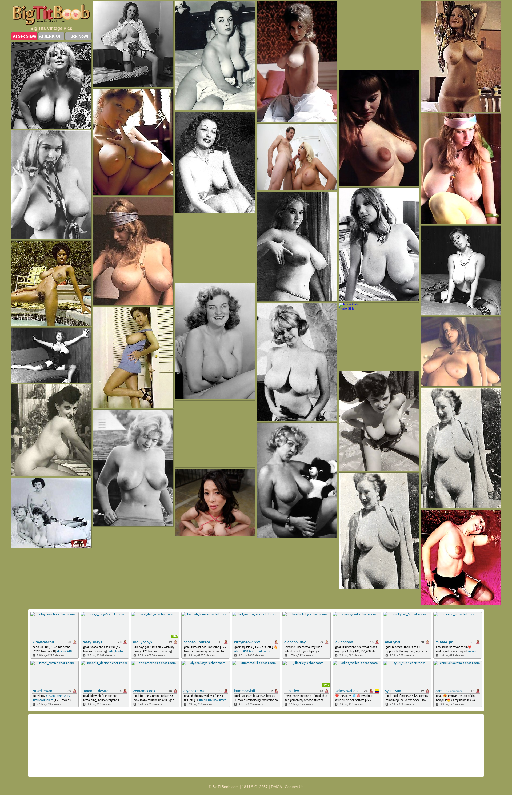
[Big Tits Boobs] (51, 14)
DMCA (276, 787)
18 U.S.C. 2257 (255, 787)
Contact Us (294, 787)
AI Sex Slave (24, 36)
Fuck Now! (78, 36)
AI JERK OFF (51, 36)
